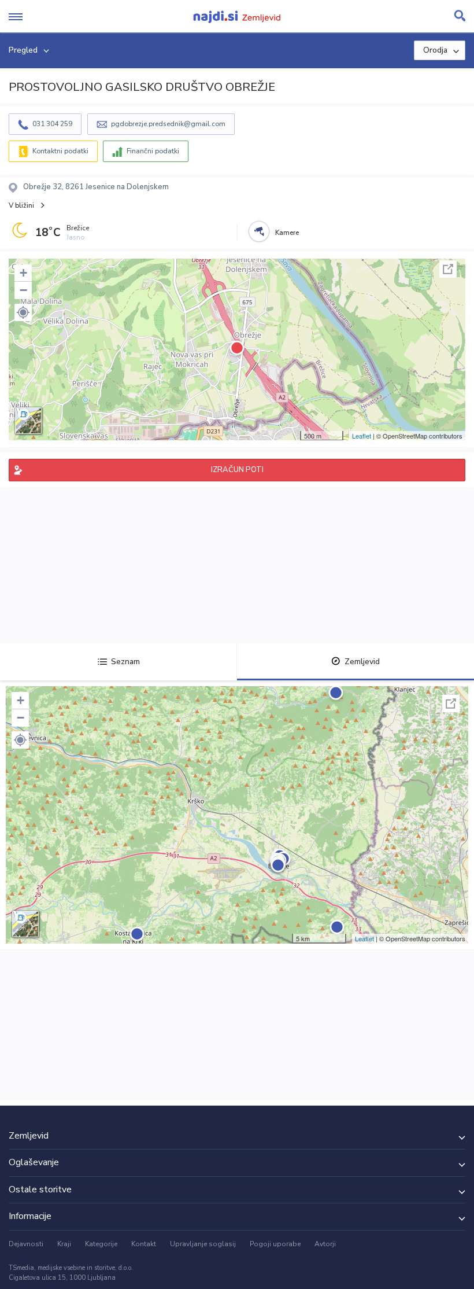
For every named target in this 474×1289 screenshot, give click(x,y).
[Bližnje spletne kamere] (259, 231)
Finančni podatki (153, 151)
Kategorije (101, 1244)
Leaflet (361, 435)
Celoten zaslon (448, 269)
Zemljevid (362, 661)
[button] (23, 312)
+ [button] (23, 273)
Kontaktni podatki (60, 151)
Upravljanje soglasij (203, 1244)
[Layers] (28, 420)
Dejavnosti (26, 1244)
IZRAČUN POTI (237, 470)
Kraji (64, 1244)
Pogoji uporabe (275, 1244)
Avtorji (325, 1244)
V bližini (21, 205)
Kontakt (143, 1244)
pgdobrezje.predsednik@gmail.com (168, 123)
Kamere (287, 232)
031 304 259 (52, 123)
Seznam (125, 661)
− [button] (23, 290)
